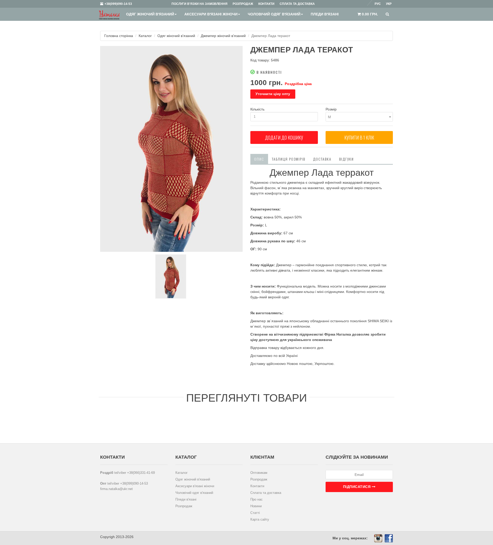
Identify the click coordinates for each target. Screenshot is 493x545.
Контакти (257, 486)
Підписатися (357, 487)
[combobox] (359, 117)
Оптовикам (258, 473)
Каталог (145, 36)
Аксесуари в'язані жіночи (211, 14)
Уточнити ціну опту (272, 94)
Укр (389, 4)
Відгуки (346, 159)
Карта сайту (259, 519)
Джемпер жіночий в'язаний (223, 36)
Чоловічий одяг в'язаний (274, 14)
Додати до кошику (284, 137)
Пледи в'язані (325, 14)
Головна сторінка (118, 36)
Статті (255, 513)
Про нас (256, 499)
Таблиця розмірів (288, 159)
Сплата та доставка (265, 493)
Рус (378, 4)
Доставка (322, 159)
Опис (259, 159)
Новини (256, 506)
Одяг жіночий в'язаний (150, 14)
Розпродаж (183, 506)
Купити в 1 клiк (359, 137)
